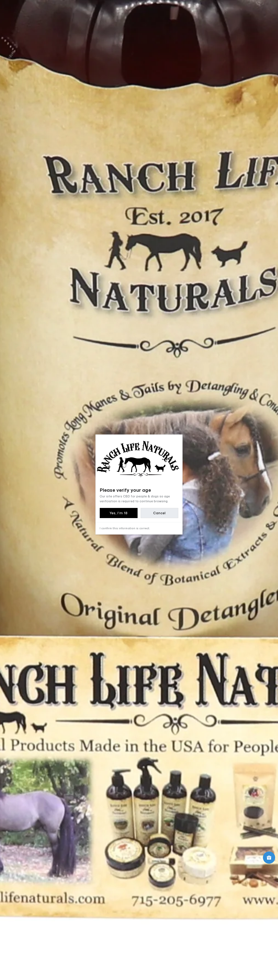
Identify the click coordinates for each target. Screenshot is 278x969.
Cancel (159, 513)
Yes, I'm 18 (118, 513)
